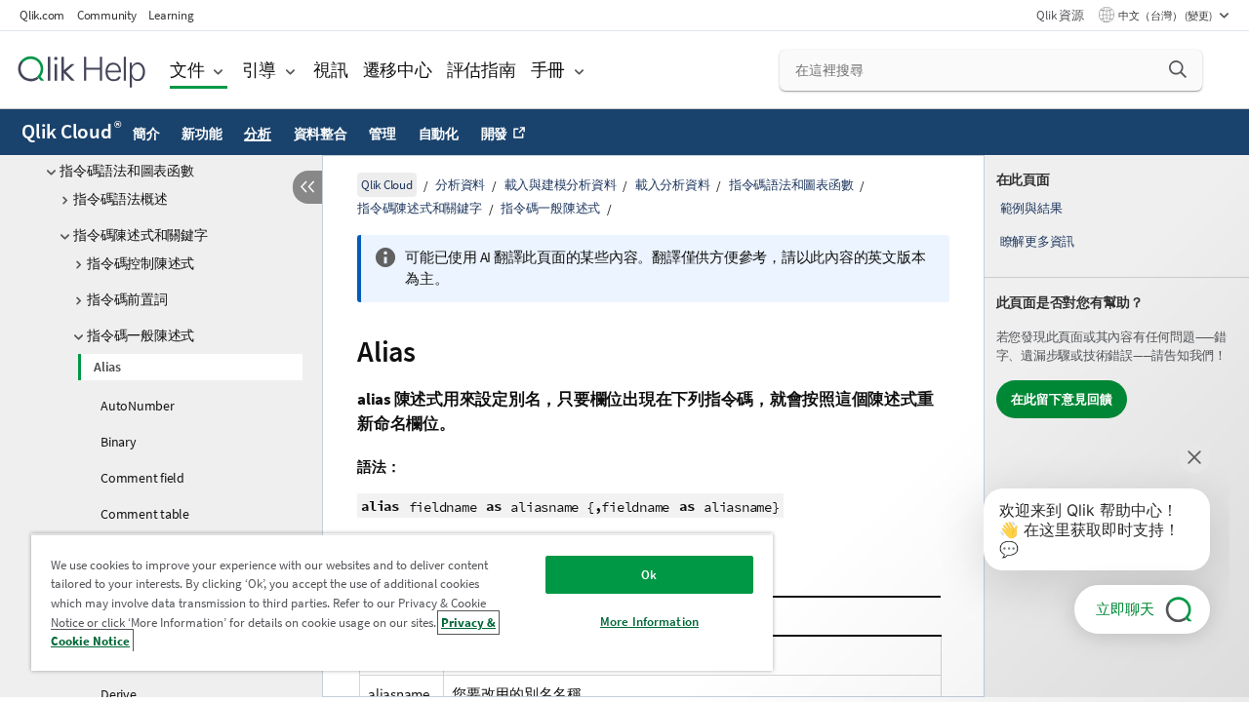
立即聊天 (1125, 609)
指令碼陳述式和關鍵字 (140, 235)
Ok (649, 574)
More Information (649, 621)
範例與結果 (1031, 208)
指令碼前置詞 (127, 299)
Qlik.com (42, 15)
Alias (107, 366)
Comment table (145, 514)
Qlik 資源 (1059, 15)
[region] (402, 602)
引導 (259, 69)
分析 (257, 133)
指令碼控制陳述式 (140, 263)
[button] (1177, 69)
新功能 (201, 133)
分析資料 (460, 184)
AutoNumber (138, 405)
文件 (187, 69)
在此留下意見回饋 (1061, 399)
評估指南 (481, 69)
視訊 (330, 69)
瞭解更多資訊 (1037, 241)
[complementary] (1117, 426)
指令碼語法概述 (120, 199)
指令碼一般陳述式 (140, 335)
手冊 (548, 69)
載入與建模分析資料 (560, 184)
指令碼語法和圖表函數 (127, 170)
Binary (119, 441)
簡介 (146, 133)
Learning (170, 15)
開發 (494, 133)
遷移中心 (397, 69)
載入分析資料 (672, 184)
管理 (382, 133)
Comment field (142, 478)
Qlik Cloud (70, 131)
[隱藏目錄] (307, 187)
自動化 (439, 133)
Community (107, 15)
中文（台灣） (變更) (1166, 15)
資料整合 (320, 133)
